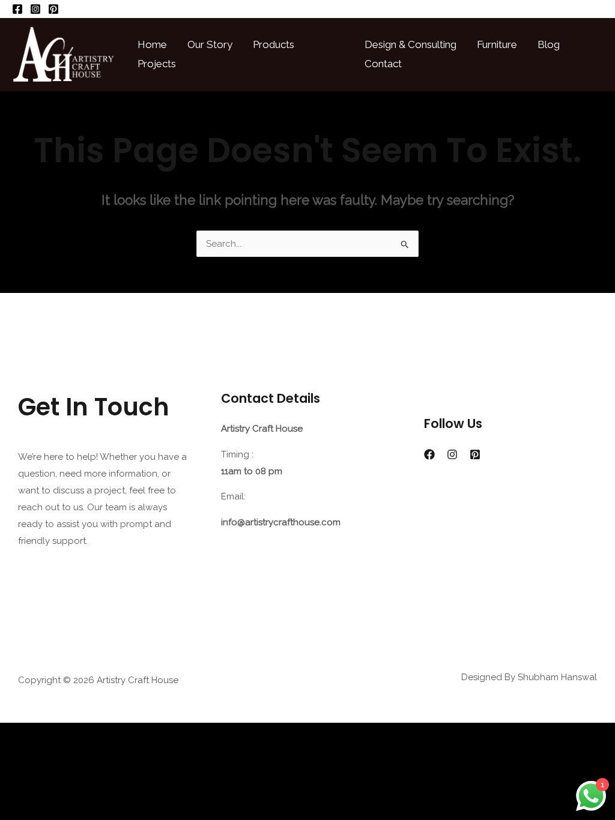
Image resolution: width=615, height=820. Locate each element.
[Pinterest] (53, 9)
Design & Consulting (410, 44)
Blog (549, 44)
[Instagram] (35, 9)
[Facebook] (17, 9)
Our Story (209, 44)
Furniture (497, 44)
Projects (157, 64)
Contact (383, 64)
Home (152, 44)
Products (273, 44)
